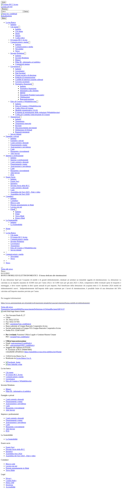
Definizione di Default (23, 130)
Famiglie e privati (12, 136)
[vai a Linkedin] (14, 364)
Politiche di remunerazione (25, 77)
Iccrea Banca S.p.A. (23, 358)
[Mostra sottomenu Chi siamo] (19, 27)
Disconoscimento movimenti (26, 128)
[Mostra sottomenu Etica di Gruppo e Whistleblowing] (37, 101)
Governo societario (22, 82)
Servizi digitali (15, 134)
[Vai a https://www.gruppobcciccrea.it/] (9, 4)
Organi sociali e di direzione (25, 75)
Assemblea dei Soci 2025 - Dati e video (25, 192)
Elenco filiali (20, 218)
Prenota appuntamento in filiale (22, 205)
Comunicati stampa (22, 64)
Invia (3, 2)
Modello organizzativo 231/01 (26, 110)
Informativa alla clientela (29, 91)
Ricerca (4, 9)
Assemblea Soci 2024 (14, 454)
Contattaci (9, 196)
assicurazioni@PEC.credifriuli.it (22, 345)
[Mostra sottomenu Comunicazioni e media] (29, 42)
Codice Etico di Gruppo (24, 108)
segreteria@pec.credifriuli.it (20, 324)
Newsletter (19, 49)
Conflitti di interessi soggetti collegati (29, 80)
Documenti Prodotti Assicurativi (32, 95)
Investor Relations (17, 53)
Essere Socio (10, 177)
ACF (63, 309)
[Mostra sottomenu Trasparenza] (20, 117)
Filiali (12, 209)
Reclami (18, 126)
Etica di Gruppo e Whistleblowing (23, 101)
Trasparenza (15, 117)
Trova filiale (19, 216)
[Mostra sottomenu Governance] (21, 66)
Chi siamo (14, 27)
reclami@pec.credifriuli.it (19, 337)
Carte (12, 149)
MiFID (22, 93)
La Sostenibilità (11, 220)
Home (8, 229)
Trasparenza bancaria (23, 123)
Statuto (17, 36)
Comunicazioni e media (19, 42)
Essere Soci (14, 181)
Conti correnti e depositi (19, 143)
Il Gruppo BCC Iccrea (18, 40)
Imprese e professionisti (14, 156)
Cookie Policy (11, 481)
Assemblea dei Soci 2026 (20, 194)
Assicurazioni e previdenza (20, 147)
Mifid (19, 309)
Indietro (13, 25)
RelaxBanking (6, 16)
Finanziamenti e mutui (18, 145)
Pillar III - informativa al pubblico (27, 62)
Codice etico (20, 38)
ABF (59, 309)
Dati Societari (20, 73)
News (17, 51)
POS (12, 175)
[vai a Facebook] (13, 362)
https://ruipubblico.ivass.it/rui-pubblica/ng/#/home (42, 352)
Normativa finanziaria (23, 84)
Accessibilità (10, 487)
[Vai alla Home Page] (9, 14)
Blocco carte (15, 203)
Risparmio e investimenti (19, 151)
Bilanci (18, 60)
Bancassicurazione (27, 99)
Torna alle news (7, 269)
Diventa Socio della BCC (20, 186)
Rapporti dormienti (22, 132)
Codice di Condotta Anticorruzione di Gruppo (32, 115)
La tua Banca (11, 22)
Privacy (8, 478)
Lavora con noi (6, 7)
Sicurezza (9, 485)
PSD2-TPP (10, 483)
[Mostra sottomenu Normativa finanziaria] (32, 84)
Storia (17, 33)
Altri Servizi (15, 153)
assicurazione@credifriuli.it (21, 343)
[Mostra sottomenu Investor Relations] (25, 53)
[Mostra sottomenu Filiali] (16, 209)
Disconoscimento (27, 309)
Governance (15, 66)
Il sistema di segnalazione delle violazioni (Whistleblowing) (37, 112)
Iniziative (13, 183)
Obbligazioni (25, 97)
